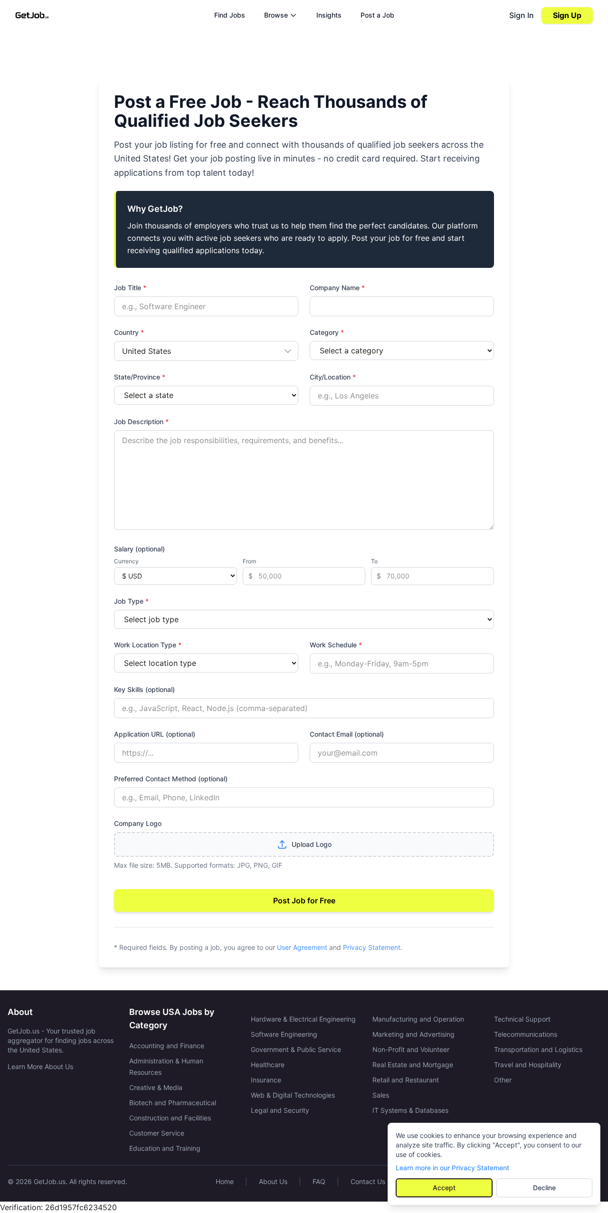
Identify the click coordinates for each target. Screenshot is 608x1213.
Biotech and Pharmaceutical (172, 1103)
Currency (126, 561)
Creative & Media (155, 1087)
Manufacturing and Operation (418, 1019)
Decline (544, 1188)
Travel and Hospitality (527, 1065)
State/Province (139, 377)
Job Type (131, 601)
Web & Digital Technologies (293, 1095)
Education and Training (164, 1148)
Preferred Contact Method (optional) (171, 779)
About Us (273, 1181)
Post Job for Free (304, 900)
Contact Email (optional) (347, 734)
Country (129, 332)
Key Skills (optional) (144, 689)
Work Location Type (147, 645)
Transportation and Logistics (538, 1049)
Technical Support (522, 1019)
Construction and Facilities (170, 1118)
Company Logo (138, 823)
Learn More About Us (40, 1066)
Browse (276, 15)
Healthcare (268, 1065)
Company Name (337, 288)
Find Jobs (229, 15)
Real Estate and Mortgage (412, 1065)
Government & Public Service (296, 1049)
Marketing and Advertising (413, 1034)
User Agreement (302, 947)
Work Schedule (336, 645)
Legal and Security (280, 1110)
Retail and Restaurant (405, 1080)
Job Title (130, 288)
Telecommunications (525, 1034)
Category (327, 332)
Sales (380, 1095)
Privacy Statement (371, 947)
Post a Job (377, 15)
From (249, 561)
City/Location (333, 377)
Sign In (521, 15)
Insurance (266, 1080)
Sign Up (567, 15)
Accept (444, 1188)
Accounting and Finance (166, 1046)
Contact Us (368, 1181)
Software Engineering (284, 1034)
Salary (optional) (139, 549)
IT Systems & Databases (410, 1110)
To (374, 561)
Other (503, 1080)
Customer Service (156, 1133)
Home (225, 1181)
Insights (329, 15)
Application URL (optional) (154, 734)
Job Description (141, 421)
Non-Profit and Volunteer (410, 1049)
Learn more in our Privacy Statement (452, 1168)
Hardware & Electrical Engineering (303, 1019)
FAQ (319, 1181)
